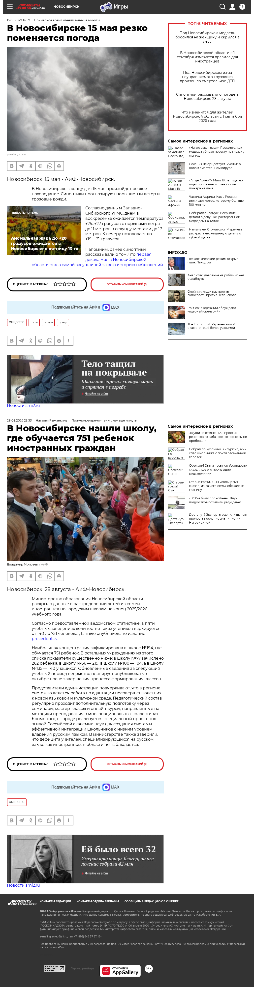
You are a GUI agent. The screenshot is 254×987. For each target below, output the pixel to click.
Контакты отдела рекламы (98, 901)
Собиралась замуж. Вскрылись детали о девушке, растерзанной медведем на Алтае (214, 217)
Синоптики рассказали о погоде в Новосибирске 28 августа (207, 96)
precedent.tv (45, 638)
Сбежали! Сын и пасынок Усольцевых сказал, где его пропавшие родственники (218, 469)
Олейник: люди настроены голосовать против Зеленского (212, 293)
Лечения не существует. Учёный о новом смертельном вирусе (215, 166)
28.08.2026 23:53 (19, 420)
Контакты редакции (55, 901)
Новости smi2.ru (23, 405)
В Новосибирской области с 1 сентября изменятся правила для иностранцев (207, 57)
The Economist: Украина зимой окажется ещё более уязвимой (211, 326)
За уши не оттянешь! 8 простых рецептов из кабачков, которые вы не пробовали (218, 437)
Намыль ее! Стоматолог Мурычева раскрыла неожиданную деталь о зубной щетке (215, 233)
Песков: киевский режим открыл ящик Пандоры (213, 260)
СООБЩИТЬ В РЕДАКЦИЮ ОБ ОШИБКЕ (152, 901)
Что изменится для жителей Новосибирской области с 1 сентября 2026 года (207, 116)
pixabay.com (16, 154)
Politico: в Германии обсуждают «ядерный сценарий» (212, 309)
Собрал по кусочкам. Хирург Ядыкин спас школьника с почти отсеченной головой (218, 453)
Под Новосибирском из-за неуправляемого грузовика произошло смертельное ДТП (207, 77)
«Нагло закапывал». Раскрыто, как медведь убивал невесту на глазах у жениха (217, 151)
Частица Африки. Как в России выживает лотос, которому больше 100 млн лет (216, 200)
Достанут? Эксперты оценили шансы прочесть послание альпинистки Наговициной (218, 518)
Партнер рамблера (82, 968)
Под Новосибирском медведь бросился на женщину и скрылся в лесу (207, 37)
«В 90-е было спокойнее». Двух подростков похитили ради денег (215, 500)
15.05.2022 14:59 (18, 20)
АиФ (44, 564)
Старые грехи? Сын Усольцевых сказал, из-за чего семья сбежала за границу (217, 486)
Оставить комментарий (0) (127, 284)
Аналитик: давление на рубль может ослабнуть (216, 277)
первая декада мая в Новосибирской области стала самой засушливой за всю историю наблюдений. (98, 259)
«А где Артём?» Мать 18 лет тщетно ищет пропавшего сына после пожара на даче (216, 184)
